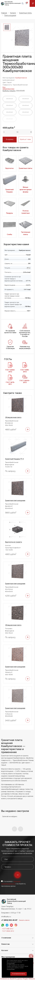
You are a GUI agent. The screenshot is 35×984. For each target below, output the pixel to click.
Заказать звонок (24, 920)
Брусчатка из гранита (13, 542)
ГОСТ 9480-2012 (7, 929)
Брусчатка (9, 168)
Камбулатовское (21, 78)
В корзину (9, 139)
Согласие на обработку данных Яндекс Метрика (17, 979)
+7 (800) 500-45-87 (9, 920)
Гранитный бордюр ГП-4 (14, 459)
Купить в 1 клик (25, 139)
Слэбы (9, 234)
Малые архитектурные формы (26, 190)
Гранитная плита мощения (15, 500)
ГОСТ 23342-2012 (8, 931)
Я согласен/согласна (18, 973)
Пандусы (9, 213)
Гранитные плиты (25, 168)
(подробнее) (11, 963)
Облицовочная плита (13, 417)
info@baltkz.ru (6, 916)
